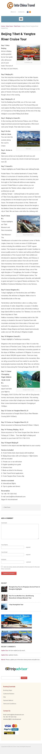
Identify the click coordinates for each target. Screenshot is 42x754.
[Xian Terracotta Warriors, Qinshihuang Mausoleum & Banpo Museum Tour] (4, 597)
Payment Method (8, 700)
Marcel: (3, 659)
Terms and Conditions (9, 703)
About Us (13, 12)
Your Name (4, 544)
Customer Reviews (8, 693)
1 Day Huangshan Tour (16, 604)
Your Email (4, 552)
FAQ (4, 697)
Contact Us (21, 12)
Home (3, 26)
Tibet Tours (17, 26)
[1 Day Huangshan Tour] (4, 606)
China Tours (9, 26)
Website (3, 559)
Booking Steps (7, 690)
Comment (4, 523)
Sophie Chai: (4, 650)
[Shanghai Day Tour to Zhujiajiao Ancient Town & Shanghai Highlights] (4, 589)
